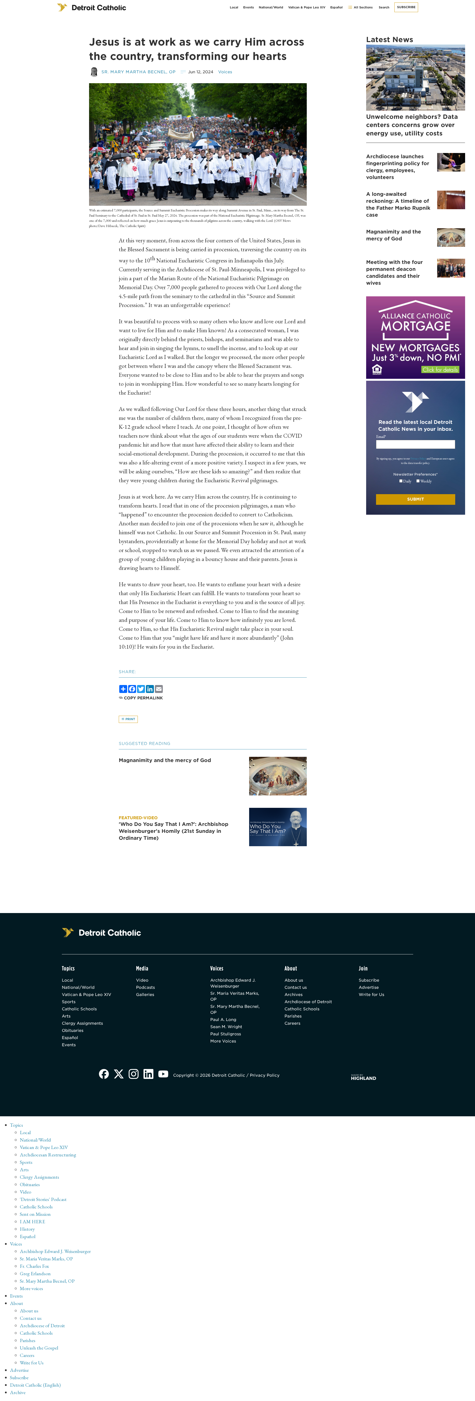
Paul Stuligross (225, 1034)
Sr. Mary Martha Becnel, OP (138, 72)
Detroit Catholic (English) (35, 1385)
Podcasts (145, 987)
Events (248, 7)
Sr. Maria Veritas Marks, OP (234, 996)
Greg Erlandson (35, 1273)
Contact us (296, 987)
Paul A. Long (223, 1019)
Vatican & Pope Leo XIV (306, 7)
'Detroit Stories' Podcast (43, 1199)
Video (142, 980)
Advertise (369, 987)
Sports (68, 1001)
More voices (31, 1288)
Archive (17, 1392)
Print (129, 719)
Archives (294, 994)
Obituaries (72, 1030)
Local (234, 7)
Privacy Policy (418, 458)
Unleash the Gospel (39, 1348)
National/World (271, 7)
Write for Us (371, 994)
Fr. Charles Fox (34, 1266)
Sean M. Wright (226, 1026)
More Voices (223, 1041)
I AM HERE (32, 1221)
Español (336, 7)
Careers (292, 1023)
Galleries (145, 994)
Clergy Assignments (82, 1023)
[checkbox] (415, 481)
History (27, 1229)
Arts (66, 1016)
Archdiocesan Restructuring (48, 1154)
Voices (225, 72)
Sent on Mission (35, 1214)
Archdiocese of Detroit (308, 1001)
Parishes (293, 1016)
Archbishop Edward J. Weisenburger (233, 983)
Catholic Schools (79, 1009)
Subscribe (406, 7)
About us (294, 980)
